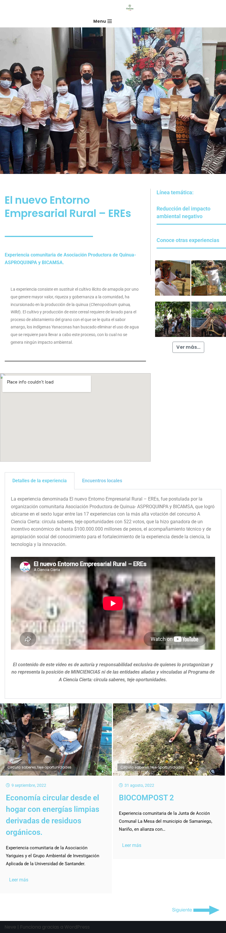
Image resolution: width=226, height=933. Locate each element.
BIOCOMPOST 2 (146, 797)
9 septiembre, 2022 (28, 785)
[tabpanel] (113, 594)
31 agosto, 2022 (139, 785)
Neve (10, 927)
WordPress (77, 927)
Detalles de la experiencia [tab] (39, 480)
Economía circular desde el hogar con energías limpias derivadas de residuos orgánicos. (52, 815)
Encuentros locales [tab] (102, 480)
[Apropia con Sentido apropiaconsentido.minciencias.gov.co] (131, 7)
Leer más (18, 880)
